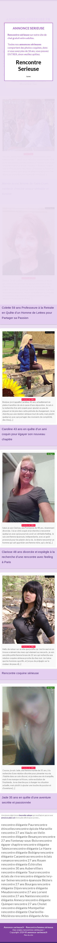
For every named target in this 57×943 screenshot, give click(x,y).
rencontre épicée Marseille (33, 828)
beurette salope (25, 815)
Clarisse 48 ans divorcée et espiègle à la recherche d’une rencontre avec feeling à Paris (28, 557)
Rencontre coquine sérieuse (20, 673)
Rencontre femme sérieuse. (39, 927)
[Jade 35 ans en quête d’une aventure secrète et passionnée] (28, 727)
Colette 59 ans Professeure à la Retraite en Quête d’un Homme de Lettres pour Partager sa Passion (28, 312)
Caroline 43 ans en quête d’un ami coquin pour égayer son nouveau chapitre (24, 434)
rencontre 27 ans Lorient (30, 892)
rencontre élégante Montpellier (23, 908)
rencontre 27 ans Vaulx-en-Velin (23, 832)
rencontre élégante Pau (17, 824)
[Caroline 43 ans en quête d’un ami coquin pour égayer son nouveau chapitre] (28, 364)
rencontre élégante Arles (31, 916)
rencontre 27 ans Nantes (18, 896)
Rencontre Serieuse (28, 65)
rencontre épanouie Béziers (33, 880)
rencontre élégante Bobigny (20, 852)
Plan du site (28, 935)
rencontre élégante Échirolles (21, 864)
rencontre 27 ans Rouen (29, 860)
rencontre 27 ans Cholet (30, 904)
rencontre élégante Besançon (21, 836)
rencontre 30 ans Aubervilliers (22, 868)
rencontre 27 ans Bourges (18, 884)
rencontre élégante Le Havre (31, 848)
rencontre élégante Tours (18, 872)
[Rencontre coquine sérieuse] (28, 610)
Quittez (28, 76)
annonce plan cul (8, 818)
